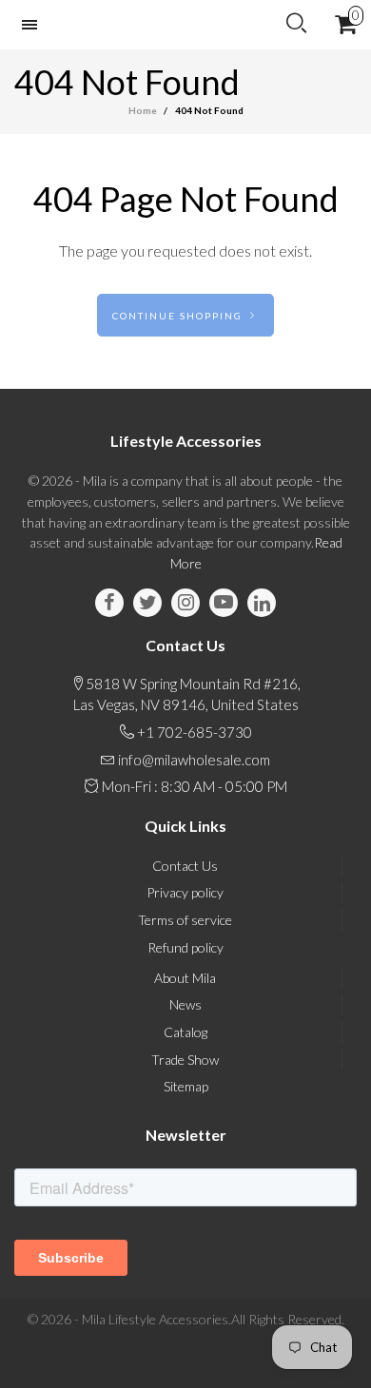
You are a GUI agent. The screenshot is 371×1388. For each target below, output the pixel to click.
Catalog (185, 1032)
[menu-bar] (34, 25)
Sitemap (186, 1086)
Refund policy (185, 947)
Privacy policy (185, 892)
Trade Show (185, 1059)
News (185, 1004)
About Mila (185, 978)
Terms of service (185, 920)
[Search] (296, 24)
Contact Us (185, 866)
